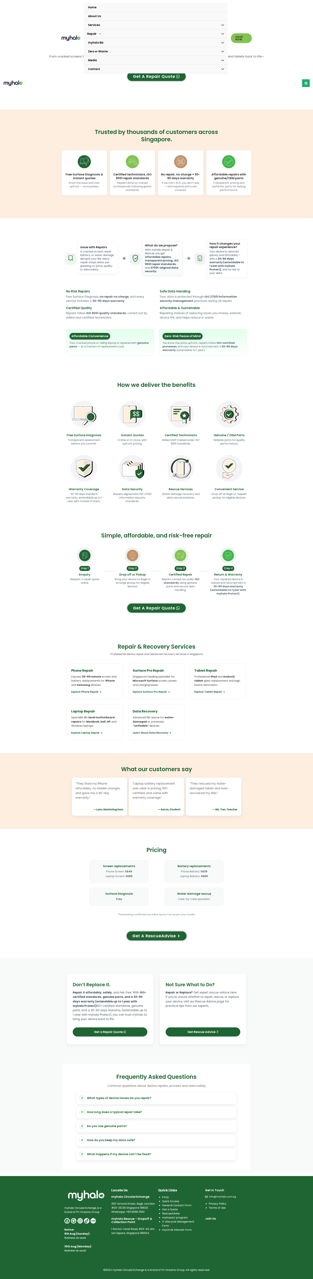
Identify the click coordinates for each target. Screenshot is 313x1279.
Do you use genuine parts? (107, 1126)
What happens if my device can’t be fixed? (119, 1154)
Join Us (210, 1219)
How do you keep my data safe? (111, 1140)
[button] (241, 38)
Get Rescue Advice (201, 1032)
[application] (99, 33)
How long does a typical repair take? (114, 1112)
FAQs (165, 1197)
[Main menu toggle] (306, 83)
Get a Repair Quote (108, 1032)
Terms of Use (217, 1208)
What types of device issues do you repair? (119, 1098)
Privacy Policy (217, 1204)
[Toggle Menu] (222, 25)
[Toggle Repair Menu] (222, 34)
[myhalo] (71, 38)
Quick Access (170, 1201)
